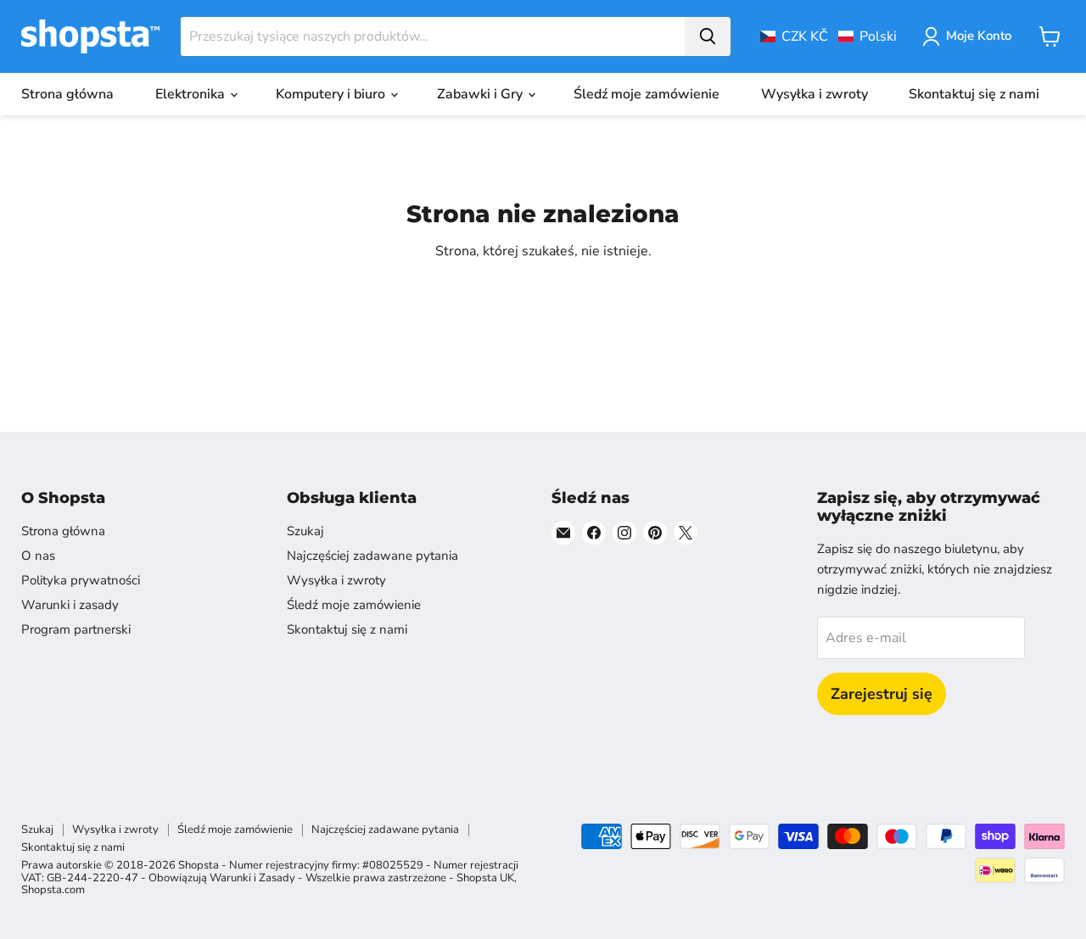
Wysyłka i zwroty (814, 94)
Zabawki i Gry (481, 94)
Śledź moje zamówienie (646, 94)
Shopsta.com (53, 889)
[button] (828, 36)
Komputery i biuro (332, 94)
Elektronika (191, 94)
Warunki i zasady (70, 604)
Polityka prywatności (80, 580)
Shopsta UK (485, 878)
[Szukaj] (708, 36)
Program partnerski (76, 629)
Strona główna (67, 94)
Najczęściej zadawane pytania (372, 555)
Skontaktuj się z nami (974, 94)
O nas (38, 555)
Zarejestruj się (881, 694)
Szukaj (305, 531)
